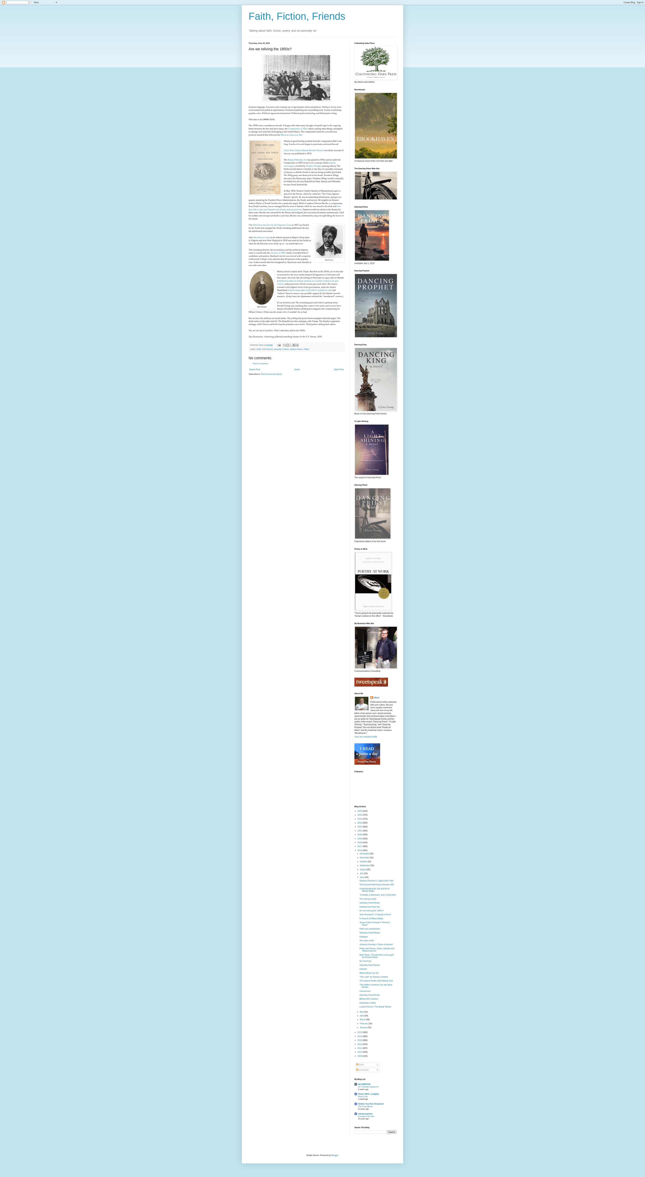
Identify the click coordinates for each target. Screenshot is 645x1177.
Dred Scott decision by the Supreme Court (272, 225)
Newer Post (254, 369)
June (362, 877)
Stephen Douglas (314, 166)
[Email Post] (279, 345)
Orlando (286, 349)
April (362, 1016)
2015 (360, 1032)
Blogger (334, 1155)
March (363, 1019)
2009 (360, 1056)
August (363, 869)
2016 (360, 850)
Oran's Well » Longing (368, 1094)
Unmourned (364, 991)
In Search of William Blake (371, 918)
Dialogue (363, 937)
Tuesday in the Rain (366, 1116)
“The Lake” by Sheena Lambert (373, 977)
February (364, 1023)
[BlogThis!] (287, 345)
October (364, 861)
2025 (360, 815)
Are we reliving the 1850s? (371, 911)
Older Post (338, 369)
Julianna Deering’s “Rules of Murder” (376, 944)
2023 (360, 823)
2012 (360, 1044)
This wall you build (367, 899)
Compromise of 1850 (297, 128)
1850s (258, 349)
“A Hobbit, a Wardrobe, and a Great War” (377, 895)
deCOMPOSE (364, 1084)
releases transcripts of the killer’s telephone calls (310, 290)
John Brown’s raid (261, 237)
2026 (360, 811)
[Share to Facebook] (294, 345)
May (362, 1012)
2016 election (267, 349)
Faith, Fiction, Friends (297, 16)
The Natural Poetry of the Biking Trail (376, 981)
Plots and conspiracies (369, 929)
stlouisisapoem (365, 1114)
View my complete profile (365, 737)
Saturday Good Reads (369, 903)
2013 (360, 1040)
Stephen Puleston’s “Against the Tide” (376, 881)
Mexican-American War (291, 135)
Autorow (363, 969)
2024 (360, 819)
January (364, 1027)
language (278, 349)
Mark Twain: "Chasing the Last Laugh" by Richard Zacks (376, 956)
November (365, 857)
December (365, 854)
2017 (360, 846)
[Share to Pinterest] (297, 345)
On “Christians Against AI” (368, 1087)
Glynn (376, 697)
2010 (360, 1052)
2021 (360, 831)
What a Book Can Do (369, 973)
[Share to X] (291, 345)
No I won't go (365, 961)
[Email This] (284, 345)
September (365, 865)
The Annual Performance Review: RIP (376, 884)
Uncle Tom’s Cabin (292, 150)
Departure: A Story (367, 1003)
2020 (360, 834)
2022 (360, 826)
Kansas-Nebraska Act (297, 159)
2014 (360, 1036)
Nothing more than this (369, 907)
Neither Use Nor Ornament (370, 1104)
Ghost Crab (363, 1097)
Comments (363, 1070)
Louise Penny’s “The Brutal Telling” (375, 1007)
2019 (360, 838)
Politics (306, 349)
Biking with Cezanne (368, 999)
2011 (360, 1048)
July (362, 873)
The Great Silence (365, 1106)
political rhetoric (296, 349)
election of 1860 (277, 253)
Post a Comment (260, 363)
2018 (360, 842)
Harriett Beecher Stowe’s (313, 150)
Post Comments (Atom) (271, 374)
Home (297, 369)
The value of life (366, 940)
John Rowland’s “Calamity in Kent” (375, 914)
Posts (361, 1065)
